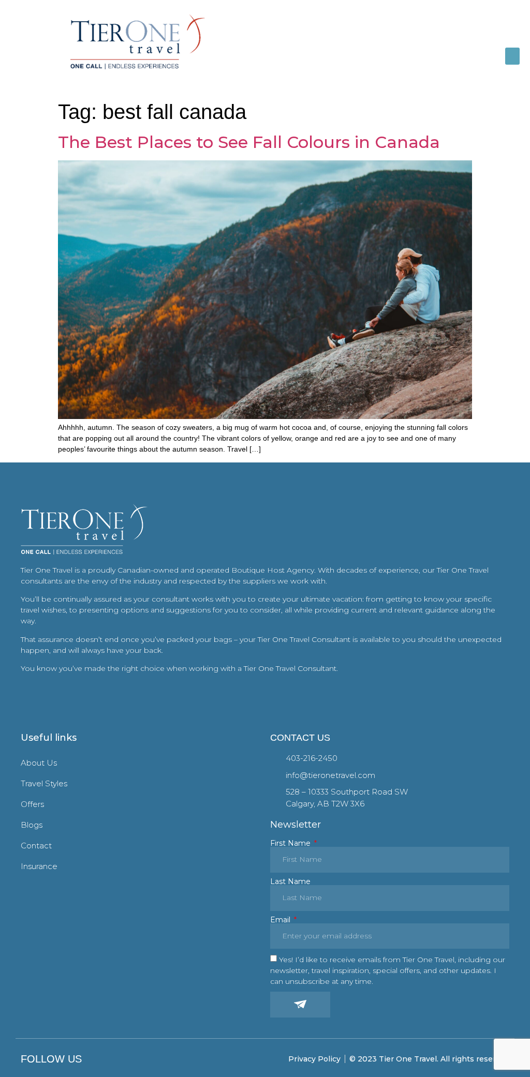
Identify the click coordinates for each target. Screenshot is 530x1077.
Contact (36, 845)
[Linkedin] (129, 1059)
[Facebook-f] (100, 1059)
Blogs (31, 825)
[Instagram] (114, 1059)
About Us (39, 763)
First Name (291, 843)
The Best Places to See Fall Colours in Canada (249, 142)
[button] (512, 56)
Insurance (39, 866)
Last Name (290, 881)
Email (281, 919)
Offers (32, 804)
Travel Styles (44, 783)
